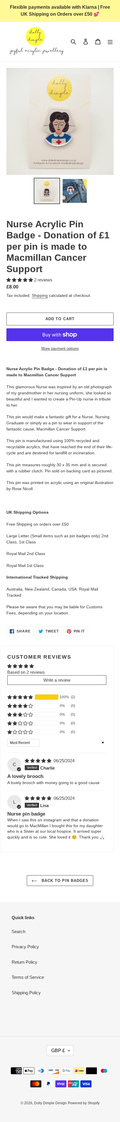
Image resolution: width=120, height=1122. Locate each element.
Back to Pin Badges (64, 880)
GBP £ (58, 1050)
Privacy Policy (25, 946)
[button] (20, 279)
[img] (38, 760)
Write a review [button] (56, 680)
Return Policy (24, 962)
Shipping (40, 295)
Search (18, 931)
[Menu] (110, 41)
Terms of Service (28, 977)
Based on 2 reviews (26, 672)
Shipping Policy (26, 992)
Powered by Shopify (84, 1103)
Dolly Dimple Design (50, 1103)
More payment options (60, 348)
